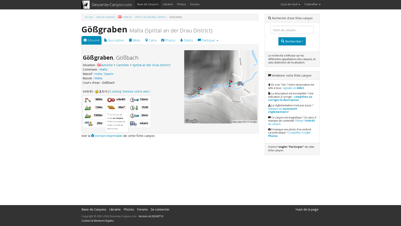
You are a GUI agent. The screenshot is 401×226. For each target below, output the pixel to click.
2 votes (114, 91)
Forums (194, 4)
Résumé (93, 40)
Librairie (168, 4)
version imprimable (108, 136)
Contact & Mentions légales (97, 220)
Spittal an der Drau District (150, 17)
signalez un (293, 88)
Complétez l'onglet (289, 134)
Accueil (89, 17)
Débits (188, 40)
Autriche (127, 17)
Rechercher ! (293, 41)
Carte (152, 40)
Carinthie (122, 65)
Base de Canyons (148, 4)
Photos (181, 4)
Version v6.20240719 (150, 216)
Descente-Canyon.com (112, 4)
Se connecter (160, 209)
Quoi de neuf (289, 4)
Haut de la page (307, 209)
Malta (103, 69)
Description (115, 40)
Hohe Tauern (103, 74)
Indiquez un (282, 110)
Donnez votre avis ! (136, 91)
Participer (208, 40)
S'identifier (311, 4)
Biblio (136, 40)
